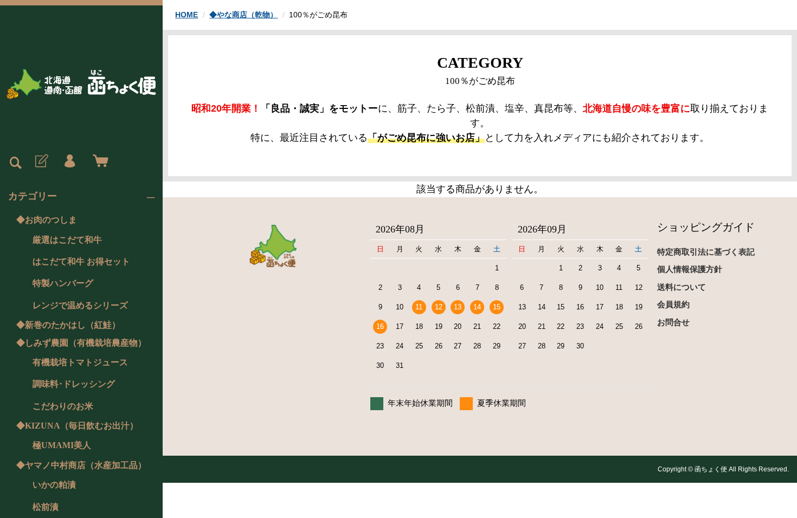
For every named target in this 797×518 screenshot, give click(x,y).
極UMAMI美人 (62, 445)
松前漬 (46, 506)
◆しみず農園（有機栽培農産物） (81, 342)
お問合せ (673, 322)
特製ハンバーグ (63, 283)
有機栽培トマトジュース (80, 362)
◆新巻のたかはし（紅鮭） (68, 324)
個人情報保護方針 (689, 269)
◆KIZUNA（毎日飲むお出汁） (77, 425)
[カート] (98, 161)
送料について (681, 287)
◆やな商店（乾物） (243, 14)
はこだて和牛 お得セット (81, 261)
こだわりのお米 (63, 406)
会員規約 (673, 304)
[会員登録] (40, 161)
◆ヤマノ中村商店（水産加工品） (81, 465)
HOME (186, 14)
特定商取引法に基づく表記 (706, 251)
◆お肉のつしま (46, 219)
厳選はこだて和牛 (67, 239)
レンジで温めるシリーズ (80, 305)
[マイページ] (69, 161)
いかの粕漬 (54, 484)
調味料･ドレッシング (74, 383)
